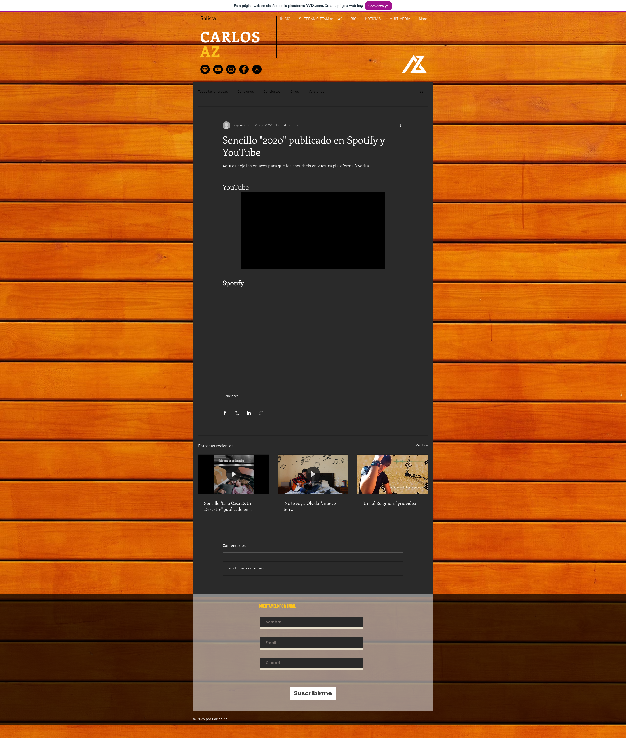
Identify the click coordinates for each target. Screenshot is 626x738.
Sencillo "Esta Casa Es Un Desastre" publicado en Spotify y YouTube (228, 506)
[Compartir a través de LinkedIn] (248, 412)
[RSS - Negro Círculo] (257, 69)
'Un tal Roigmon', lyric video (389, 503)
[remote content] (313, 231)
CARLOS (232, 36)
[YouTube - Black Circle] (218, 69)
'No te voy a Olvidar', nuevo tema (310, 506)
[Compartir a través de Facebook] (225, 412)
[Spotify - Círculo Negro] (205, 69)
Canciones (246, 92)
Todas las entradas (213, 92)
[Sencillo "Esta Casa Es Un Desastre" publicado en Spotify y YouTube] (233, 474)
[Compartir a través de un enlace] (260, 412)
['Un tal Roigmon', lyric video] (392, 474)
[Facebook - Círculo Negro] (244, 69)
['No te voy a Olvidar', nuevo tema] (313, 474)
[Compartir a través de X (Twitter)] (237, 412)
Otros (294, 92)
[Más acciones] (400, 125)
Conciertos (272, 92)
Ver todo (422, 445)
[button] (421, 92)
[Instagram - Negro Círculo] (231, 69)
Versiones (316, 92)
